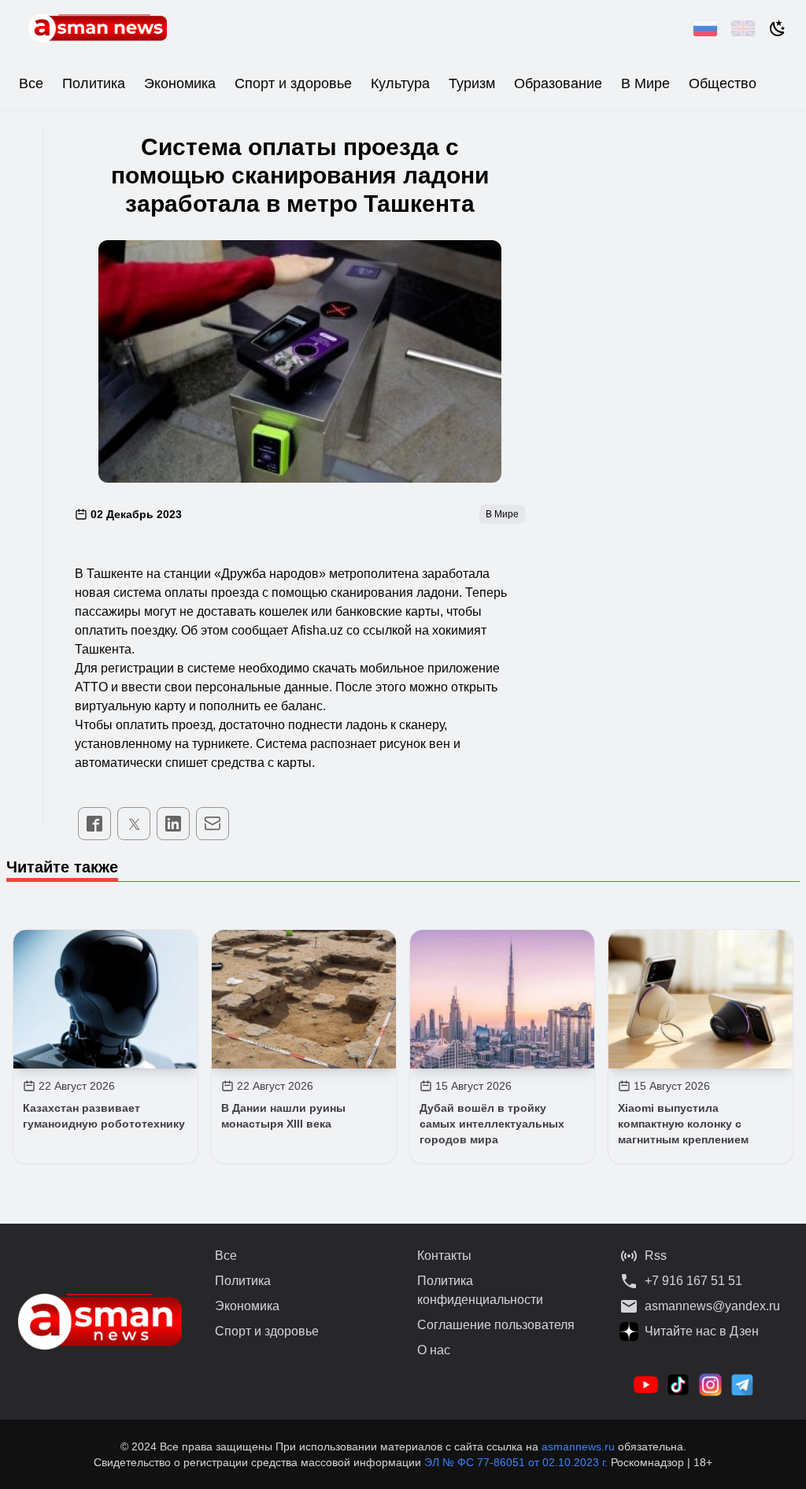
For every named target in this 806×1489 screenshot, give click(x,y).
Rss (656, 1255)
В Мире (645, 83)
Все (31, 83)
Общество (722, 83)
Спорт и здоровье (293, 83)
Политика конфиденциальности (480, 1290)
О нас (433, 1350)
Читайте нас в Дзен (702, 1331)
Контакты (444, 1255)
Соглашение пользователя (496, 1325)
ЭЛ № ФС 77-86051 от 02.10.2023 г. (517, 1462)
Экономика (180, 83)
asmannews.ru (578, 1446)
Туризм (472, 83)
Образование (558, 83)
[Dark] (777, 28)
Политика (93, 83)
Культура (400, 83)
